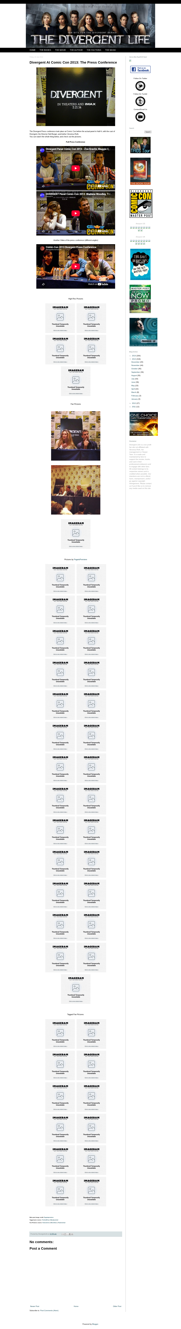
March (134, 392)
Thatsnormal (61, 1222)
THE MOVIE (60, 50)
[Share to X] (67, 1234)
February (135, 396)
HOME (33, 50)
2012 (134, 403)
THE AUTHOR (76, 50)
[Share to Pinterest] (72, 1234)
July (133, 379)
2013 (134, 359)
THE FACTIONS (94, 50)
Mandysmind (54, 1220)
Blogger (95, 1324)
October (134, 369)
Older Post (117, 1306)
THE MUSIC (110, 50)
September (135, 372)
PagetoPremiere (80, 559)
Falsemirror (45, 1222)
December (135, 362)
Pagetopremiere (49, 1217)
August (134, 375)
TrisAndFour (45, 1220)
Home (76, 1306)
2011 (134, 407)
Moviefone (54, 1222)
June (133, 382)
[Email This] (63, 1234)
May (133, 386)
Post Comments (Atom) (49, 1310)
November (135, 365)
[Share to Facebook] (70, 1234)
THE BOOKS (45, 50)
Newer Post (34, 1306)
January (134, 399)
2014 (134, 356)
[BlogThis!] (65, 1234)
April (133, 389)
